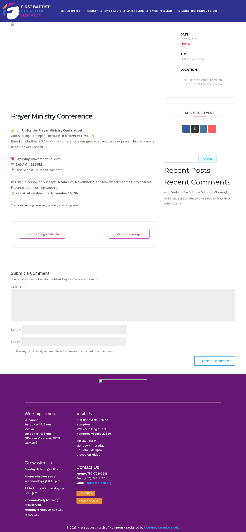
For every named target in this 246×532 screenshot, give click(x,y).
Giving (154, 10)
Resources (166, 10)
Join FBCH (86, 493)
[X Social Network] (195, 129)
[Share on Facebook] (186, 129)
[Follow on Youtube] (224, 15)
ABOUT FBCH (74, 10)
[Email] (212, 129)
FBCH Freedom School (204, 10)
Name (16, 330)
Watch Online (135, 10)
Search (207, 159)
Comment (18, 286)
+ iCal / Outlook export (129, 234)
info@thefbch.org (98, 483)
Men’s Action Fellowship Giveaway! (205, 192)
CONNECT (92, 10)
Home (62, 10)
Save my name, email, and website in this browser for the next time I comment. (65, 351)
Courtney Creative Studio (162, 528)
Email (15, 342)
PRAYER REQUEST (89, 500)
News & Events (112, 10)
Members (183, 10)
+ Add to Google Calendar (42, 234)
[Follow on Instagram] (233, 5)
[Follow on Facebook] (224, 5)
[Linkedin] (203, 129)
